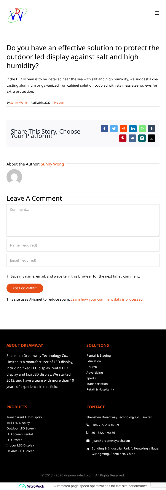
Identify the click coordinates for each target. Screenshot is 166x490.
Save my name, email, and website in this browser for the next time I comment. (75, 276)
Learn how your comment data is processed (107, 299)
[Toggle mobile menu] (157, 13)
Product (59, 103)
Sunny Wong (18, 103)
